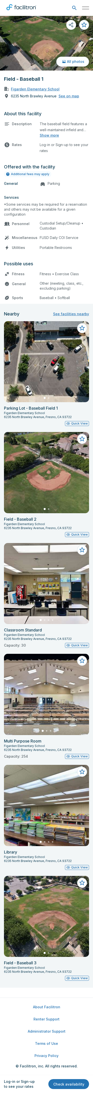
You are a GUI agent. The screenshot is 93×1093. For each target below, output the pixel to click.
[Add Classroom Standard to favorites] (82, 550)
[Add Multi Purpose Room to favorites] (82, 661)
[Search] (74, 8)
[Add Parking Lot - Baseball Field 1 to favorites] (82, 328)
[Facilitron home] (21, 11)
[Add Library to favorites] (82, 772)
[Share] (71, 25)
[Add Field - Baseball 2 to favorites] (82, 439)
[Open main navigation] (85, 7)
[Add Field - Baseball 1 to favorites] (84, 25)
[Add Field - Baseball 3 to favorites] (82, 883)
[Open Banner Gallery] (46, 43)
